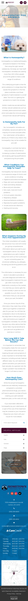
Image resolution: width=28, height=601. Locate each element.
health (6, 435)
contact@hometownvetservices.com (14, 526)
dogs (5, 448)
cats (5, 439)
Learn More (14, 464)
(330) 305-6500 (14, 512)
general (6, 443)
